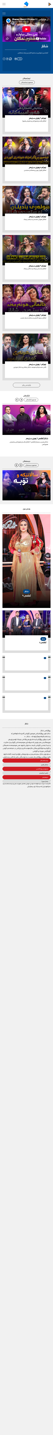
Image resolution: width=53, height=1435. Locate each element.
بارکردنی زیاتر (26, 385)
